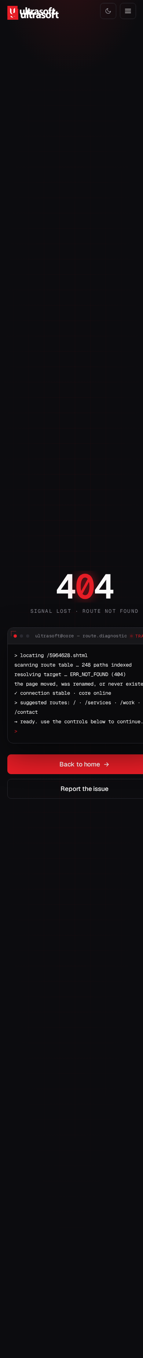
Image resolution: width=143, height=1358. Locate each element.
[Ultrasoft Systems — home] (31, 11)
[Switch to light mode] (108, 11)
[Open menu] (128, 11)
